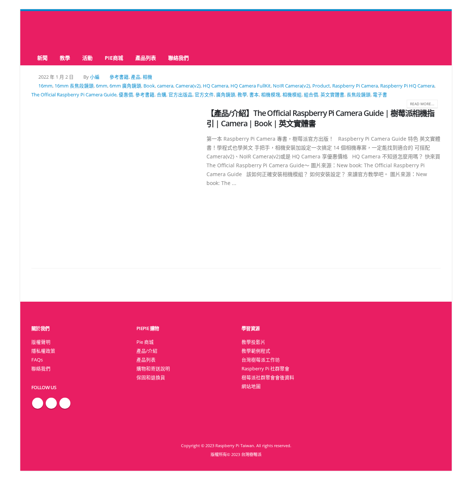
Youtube (64, 403)
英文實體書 (332, 95)
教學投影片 (254, 342)
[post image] (113, 179)
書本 (254, 95)
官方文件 (204, 95)
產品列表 (145, 57)
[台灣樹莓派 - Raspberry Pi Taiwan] (60, 31)
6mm (101, 86)
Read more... (422, 103)
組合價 (311, 95)
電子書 (380, 95)
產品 (135, 77)
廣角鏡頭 (225, 95)
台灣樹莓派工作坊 (261, 360)
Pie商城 (114, 57)
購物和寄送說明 (153, 369)
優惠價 (126, 95)
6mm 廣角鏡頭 (125, 86)
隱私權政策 (43, 351)
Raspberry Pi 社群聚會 (265, 369)
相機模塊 (270, 95)
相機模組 (292, 95)
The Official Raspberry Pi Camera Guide (74, 95)
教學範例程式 (256, 351)
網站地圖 (251, 386)
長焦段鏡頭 (359, 95)
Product (321, 86)
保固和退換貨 (150, 377)
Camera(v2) (188, 86)
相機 (147, 77)
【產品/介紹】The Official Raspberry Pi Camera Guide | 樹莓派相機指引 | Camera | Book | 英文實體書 (320, 118)
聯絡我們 (178, 57)
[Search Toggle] (236, 31)
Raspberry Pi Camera (355, 86)
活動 (87, 57)
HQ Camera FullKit (250, 86)
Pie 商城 (145, 342)
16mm (45, 86)
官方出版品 (180, 95)
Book (149, 86)
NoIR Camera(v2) (291, 86)
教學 (65, 57)
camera (165, 86)
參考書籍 (119, 77)
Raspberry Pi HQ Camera (407, 86)
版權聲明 (41, 342)
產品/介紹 (146, 351)
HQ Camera (215, 86)
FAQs (37, 360)
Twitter (51, 403)
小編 (95, 77)
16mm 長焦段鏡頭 (74, 86)
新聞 (42, 57)
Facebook (37, 403)
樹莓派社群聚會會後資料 (268, 377)
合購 (161, 95)
